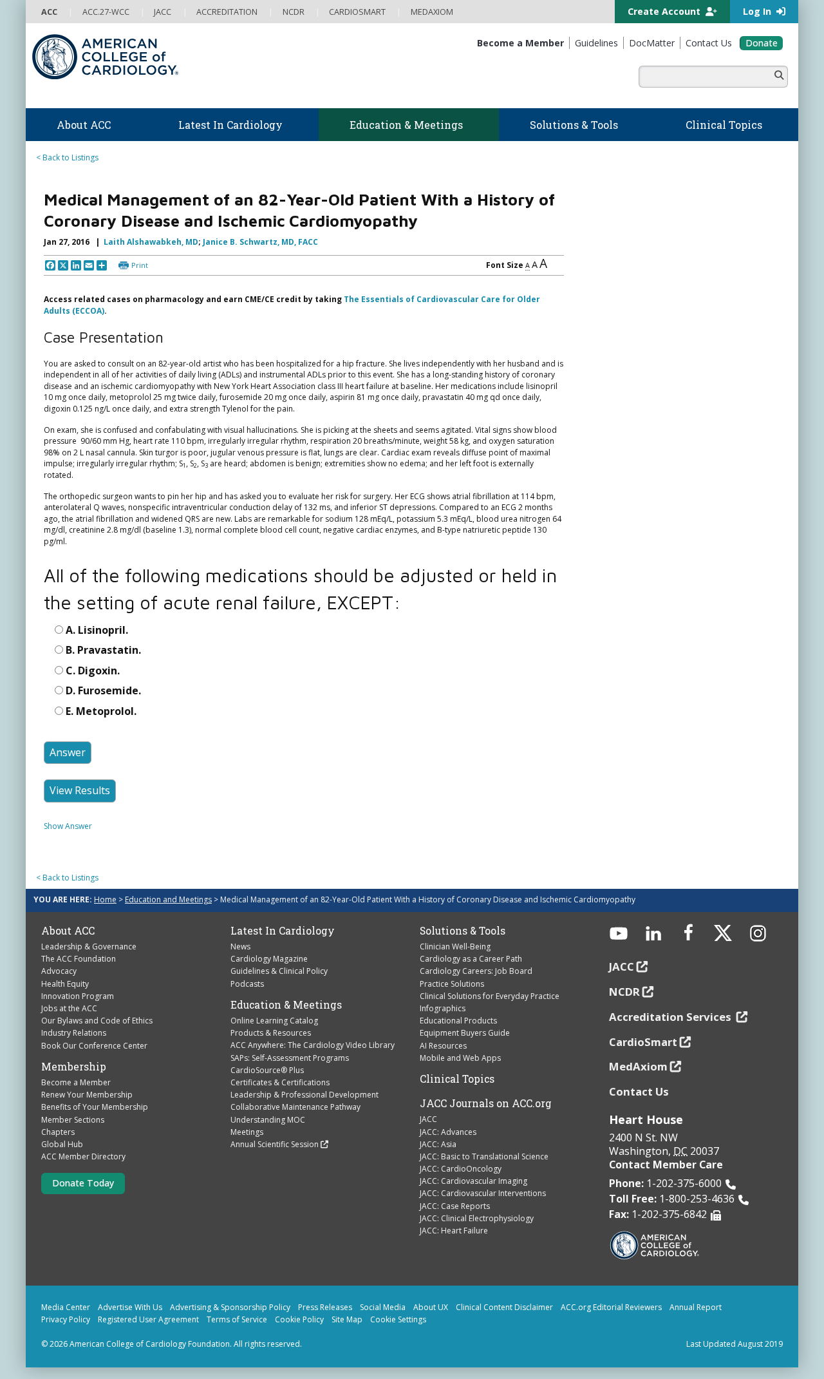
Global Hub (62, 1144)
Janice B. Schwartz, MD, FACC (260, 241)
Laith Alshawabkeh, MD (151, 241)
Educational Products (458, 1020)
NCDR (624, 991)
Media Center (65, 1307)
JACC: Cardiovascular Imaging (473, 1180)
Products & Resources (270, 1032)
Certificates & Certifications (280, 1082)
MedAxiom (638, 1066)
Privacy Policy (65, 1319)
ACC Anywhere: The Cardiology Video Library (312, 1045)
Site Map (347, 1319)
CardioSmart (643, 1041)
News (240, 946)
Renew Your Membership (87, 1094)
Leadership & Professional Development (304, 1094)
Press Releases (325, 1307)
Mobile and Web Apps (460, 1057)
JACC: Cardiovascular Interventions (483, 1193)
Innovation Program (77, 996)
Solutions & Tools (462, 930)
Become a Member (76, 1082)
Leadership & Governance (88, 946)
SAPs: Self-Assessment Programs (289, 1057)
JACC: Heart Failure (454, 1230)
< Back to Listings (67, 157)
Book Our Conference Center (94, 1045)
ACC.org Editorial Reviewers (611, 1307)
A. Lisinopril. (97, 630)
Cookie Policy (299, 1319)
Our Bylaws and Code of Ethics (97, 1020)
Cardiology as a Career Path (471, 958)
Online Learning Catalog (274, 1020)
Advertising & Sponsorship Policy (230, 1307)
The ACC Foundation (78, 958)
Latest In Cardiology (282, 930)
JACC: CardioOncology (460, 1168)
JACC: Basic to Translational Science (484, 1156)
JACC (428, 1119)
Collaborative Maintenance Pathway (295, 1106)
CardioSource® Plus (267, 1070)
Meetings (246, 1132)
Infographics (442, 1008)
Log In (758, 11)
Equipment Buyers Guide (465, 1032)
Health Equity (65, 983)
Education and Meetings (168, 899)
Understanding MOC (267, 1119)
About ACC (68, 930)
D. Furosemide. (103, 690)
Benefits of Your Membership (94, 1106)
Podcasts (247, 983)
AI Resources (443, 1045)
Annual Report (696, 1307)
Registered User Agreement (148, 1319)
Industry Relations (73, 1032)
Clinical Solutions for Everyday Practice (489, 996)
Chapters (58, 1132)
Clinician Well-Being (455, 946)
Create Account (665, 11)
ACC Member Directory (83, 1156)
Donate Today (83, 1183)
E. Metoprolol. (101, 711)
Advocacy (59, 970)
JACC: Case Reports (455, 1206)
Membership (73, 1066)
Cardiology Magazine (269, 958)
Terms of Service (237, 1319)
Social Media (383, 1307)
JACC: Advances (448, 1132)
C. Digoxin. (93, 670)
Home (105, 899)
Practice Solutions (452, 983)
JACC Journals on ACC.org (486, 1103)
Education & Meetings (286, 1004)
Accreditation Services (671, 1016)
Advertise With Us (130, 1307)
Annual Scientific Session (274, 1144)
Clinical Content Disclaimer (504, 1307)
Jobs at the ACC (69, 1008)
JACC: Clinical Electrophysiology (477, 1218)
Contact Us (639, 1091)
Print (139, 265)
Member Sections (72, 1119)
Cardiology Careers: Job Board (476, 970)
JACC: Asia (438, 1144)
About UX (430, 1307)
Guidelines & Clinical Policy (279, 970)
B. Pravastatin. (103, 650)
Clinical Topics (457, 1078)
